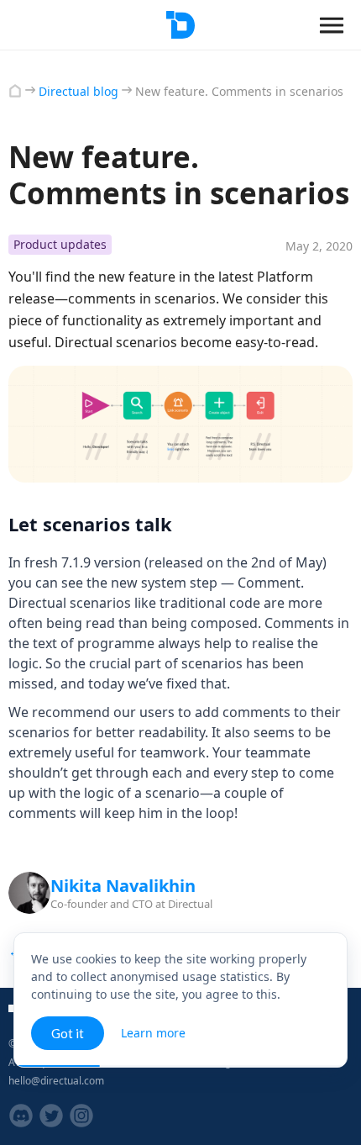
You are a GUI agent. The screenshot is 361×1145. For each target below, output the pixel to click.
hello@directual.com (56, 1081)
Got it (67, 1033)
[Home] (15, 91)
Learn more (153, 1033)
